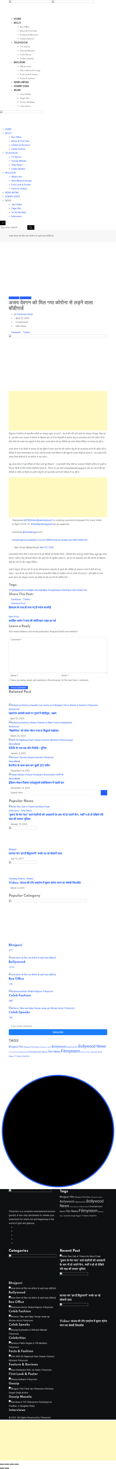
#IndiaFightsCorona (22, 540)
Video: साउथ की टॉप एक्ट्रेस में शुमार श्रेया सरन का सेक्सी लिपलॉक (45, 882)
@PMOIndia (30, 520)
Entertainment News (37, 1052)
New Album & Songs (30, 71)
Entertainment (23, 1052)
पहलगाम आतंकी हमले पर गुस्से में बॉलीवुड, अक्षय (32, 713)
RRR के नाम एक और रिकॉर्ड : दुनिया (28, 748)
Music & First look (28, 31)
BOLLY (17, 23)
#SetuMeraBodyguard (41, 524)
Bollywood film (72, 1047)
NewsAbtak (14, 744)
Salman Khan (85, 1052)
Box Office (25, 27)
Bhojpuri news (45, 1047)
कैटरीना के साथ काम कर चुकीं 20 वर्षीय (29, 765)
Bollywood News (92, 1046)
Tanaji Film (82, 590)
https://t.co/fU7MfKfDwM (44, 540)
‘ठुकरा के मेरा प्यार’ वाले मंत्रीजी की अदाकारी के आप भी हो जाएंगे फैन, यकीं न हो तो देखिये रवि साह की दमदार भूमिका (82, 1265)
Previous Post (18, 603)
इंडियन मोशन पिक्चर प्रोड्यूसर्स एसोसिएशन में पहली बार (36, 782)
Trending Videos (17, 878)
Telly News (25, 55)
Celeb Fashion (27, 39)
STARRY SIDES (21, 86)
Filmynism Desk (25, 314)
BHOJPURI (19, 63)
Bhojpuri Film (16, 1046)
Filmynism (70, 1051)
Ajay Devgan (49, 590)
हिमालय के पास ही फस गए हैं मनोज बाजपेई (30, 607)
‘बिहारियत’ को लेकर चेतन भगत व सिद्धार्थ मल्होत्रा (34, 730)
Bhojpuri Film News (32, 1047)
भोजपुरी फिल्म (26, 1056)
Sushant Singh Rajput (72, 1216)
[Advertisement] (58, 263)
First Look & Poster (29, 75)
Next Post (14, 616)
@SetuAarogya (30, 532)
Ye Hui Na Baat (27, 102)
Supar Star (60, 590)
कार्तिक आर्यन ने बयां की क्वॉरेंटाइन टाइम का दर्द (32, 620)
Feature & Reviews (29, 35)
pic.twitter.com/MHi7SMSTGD (73, 540)
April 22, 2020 (47, 547)
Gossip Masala (27, 51)
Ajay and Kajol (36, 590)
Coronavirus (13, 1052)
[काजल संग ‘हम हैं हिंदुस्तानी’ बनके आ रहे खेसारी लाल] (23, 836)
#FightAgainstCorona (19, 590)
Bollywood (14, 709)
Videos (30, 878)
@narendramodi (44, 520)
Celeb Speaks (27, 59)
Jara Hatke (25, 94)
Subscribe (58, 1032)
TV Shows (25, 47)
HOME (17, 19)
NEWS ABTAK (21, 82)
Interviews (25, 106)
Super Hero (71, 590)
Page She (24, 98)
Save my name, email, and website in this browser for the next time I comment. (50, 680)
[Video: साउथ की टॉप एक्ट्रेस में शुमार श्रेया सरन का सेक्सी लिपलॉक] (23, 868)
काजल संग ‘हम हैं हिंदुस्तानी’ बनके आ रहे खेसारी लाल (35, 853)
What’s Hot (25, 67)
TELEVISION (21, 43)
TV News (18, 1056)
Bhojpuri (13, 849)
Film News (54, 1051)
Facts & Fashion (27, 78)
